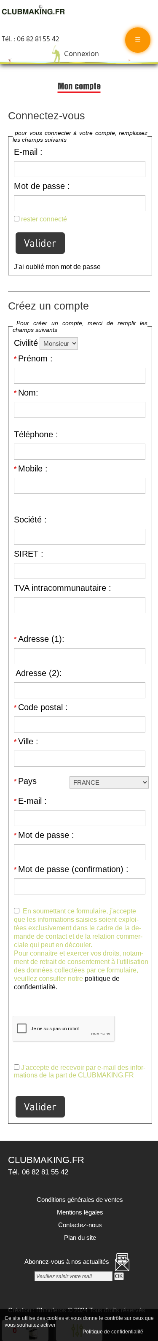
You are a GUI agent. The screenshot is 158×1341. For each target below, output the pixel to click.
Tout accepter (75, 1324)
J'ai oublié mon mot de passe (57, 266)
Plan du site (79, 1237)
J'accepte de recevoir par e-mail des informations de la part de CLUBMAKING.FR (79, 1071)
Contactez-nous (79, 1224)
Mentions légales (79, 1212)
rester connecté (44, 219)
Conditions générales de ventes (79, 1199)
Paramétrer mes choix (51, 1331)
